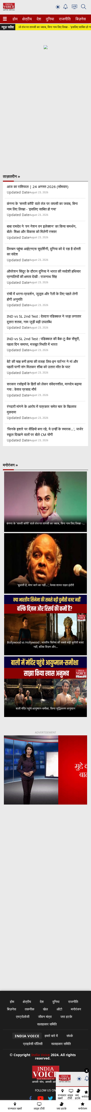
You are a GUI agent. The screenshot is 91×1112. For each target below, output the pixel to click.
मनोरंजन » (10, 465)
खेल (45, 1009)
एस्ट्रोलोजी (22, 1016)
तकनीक (29, 1009)
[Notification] (65, 8)
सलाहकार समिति (47, 1024)
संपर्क (69, 1035)
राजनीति (64, 19)
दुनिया (49, 19)
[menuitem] (15, 19)
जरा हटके (66, 1016)
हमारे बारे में (51, 1035)
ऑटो (59, 1009)
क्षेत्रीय (26, 19)
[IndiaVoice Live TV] (74, 8)
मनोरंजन (76, 1009)
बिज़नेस (80, 19)
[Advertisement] (45, 107)
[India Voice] (9, 9)
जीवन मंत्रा (45, 1016)
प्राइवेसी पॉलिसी (32, 1043)
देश (39, 19)
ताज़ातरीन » (11, 176)
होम (15, 19)
